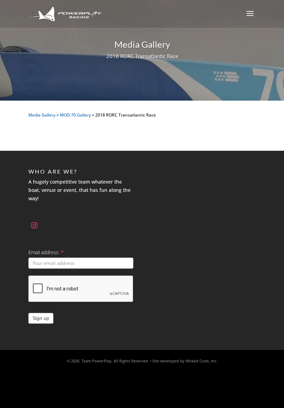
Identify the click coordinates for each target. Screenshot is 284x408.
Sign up (41, 318)
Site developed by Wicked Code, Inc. (184, 360)
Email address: (46, 252)
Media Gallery (41, 115)
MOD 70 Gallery (75, 115)
